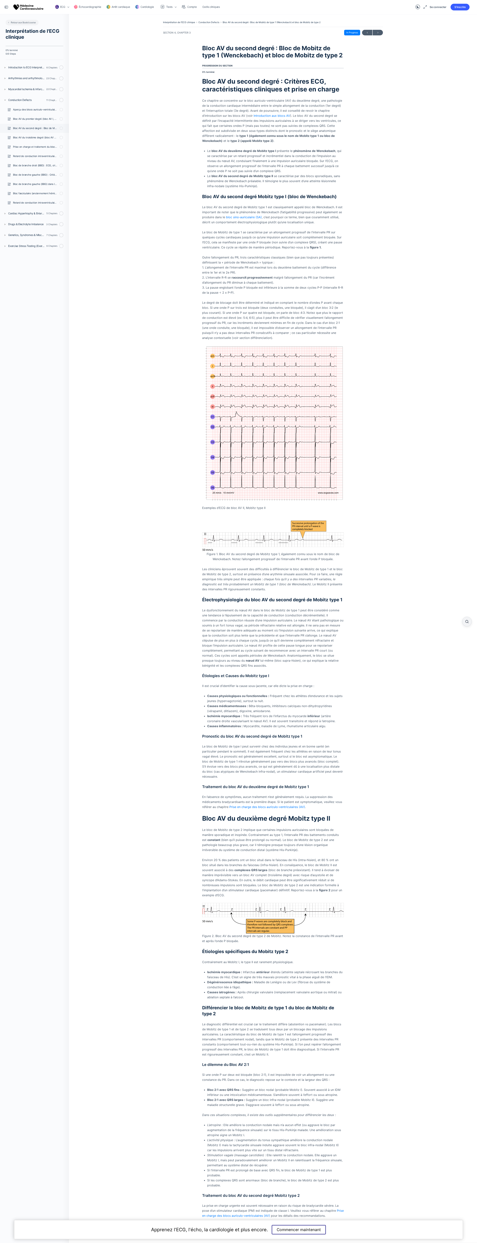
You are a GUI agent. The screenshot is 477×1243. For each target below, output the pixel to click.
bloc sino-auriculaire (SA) (244, 217)
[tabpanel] (273, 647)
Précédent (367, 32)
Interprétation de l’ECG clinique (179, 22)
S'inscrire (460, 7)
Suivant (378, 32)
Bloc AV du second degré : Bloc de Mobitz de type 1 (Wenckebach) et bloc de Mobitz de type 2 (271, 22)
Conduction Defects (208, 22)
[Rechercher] (467, 621)
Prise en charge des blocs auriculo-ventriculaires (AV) (267, 807)
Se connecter (438, 7)
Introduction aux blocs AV (272, 116)
